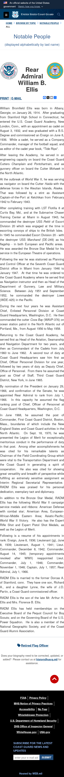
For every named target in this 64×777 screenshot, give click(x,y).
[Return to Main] (54, 681)
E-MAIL (16, 98)
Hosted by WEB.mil (30, 773)
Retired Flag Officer (35, 645)
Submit (46, 757)
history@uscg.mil (47, 659)
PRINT (4, 98)
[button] (31, 6)
